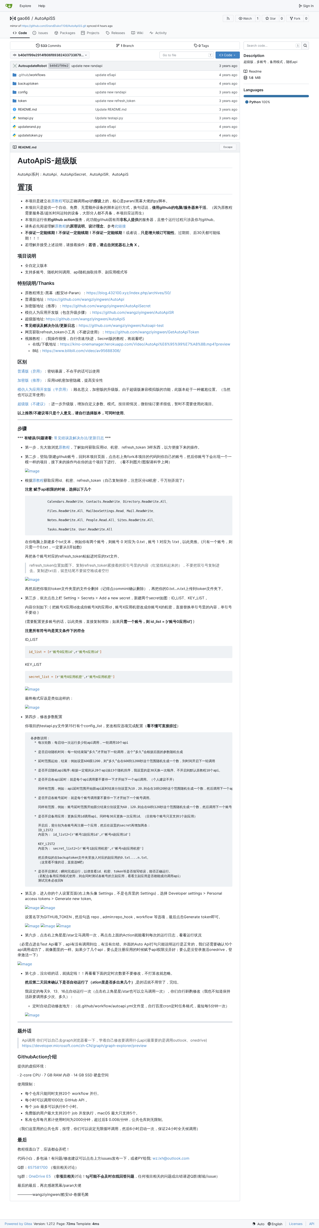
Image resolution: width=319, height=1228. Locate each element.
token (22, 101)
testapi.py (25, 118)
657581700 (38, 1167)
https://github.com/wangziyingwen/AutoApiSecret (106, 306)
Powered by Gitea (18, 1224)
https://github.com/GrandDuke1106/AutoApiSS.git (53, 26)
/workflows (31, 75)
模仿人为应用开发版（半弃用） (44, 389)
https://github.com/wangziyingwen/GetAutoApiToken (152, 332)
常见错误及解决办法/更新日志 (79, 438)
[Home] (8, 6)
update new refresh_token (115, 101)
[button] (245, 18)
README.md (27, 109)
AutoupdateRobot (32, 66)
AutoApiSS (45, 18)
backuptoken (28, 83)
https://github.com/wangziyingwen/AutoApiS (85, 319)
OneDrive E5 (40, 1176)
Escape (227, 147)
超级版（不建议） (32, 403)
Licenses (295, 1224)
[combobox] (187, 55)
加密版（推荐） (31, 380)
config (23, 92)
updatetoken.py (30, 135)
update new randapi (86, 66)
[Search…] (305, 46)
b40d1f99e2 (59, 65)
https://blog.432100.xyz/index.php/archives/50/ (128, 292)
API (311, 1224)
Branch (127, 46)
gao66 (23, 18)
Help (41, 6)
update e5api (105, 75)
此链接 (120, 226)
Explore (25, 6)
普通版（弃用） (31, 371)
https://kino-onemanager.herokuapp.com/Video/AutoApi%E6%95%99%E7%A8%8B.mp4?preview (145, 344)
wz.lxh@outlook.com (170, 1158)
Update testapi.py (109, 118)
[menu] (258, 1224)
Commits (51, 46)
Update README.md (111, 109)
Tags (203, 46)
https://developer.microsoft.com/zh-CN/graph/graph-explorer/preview (84, 1045)
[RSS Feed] (228, 18)
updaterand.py (29, 127)
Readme (255, 71)
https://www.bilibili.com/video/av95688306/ (81, 350)
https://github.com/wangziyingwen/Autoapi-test (121, 325)
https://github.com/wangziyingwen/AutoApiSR (133, 312)
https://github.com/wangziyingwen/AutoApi (85, 299)
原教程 (56, 201)
